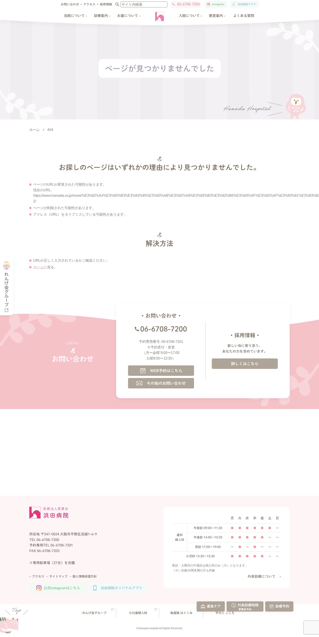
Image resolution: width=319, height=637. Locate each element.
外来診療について (261, 576)
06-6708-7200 (188, 4)
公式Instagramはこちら (62, 588)
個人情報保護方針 (84, 576)
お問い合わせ (70, 4)
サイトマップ (58, 576)
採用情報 (106, 4)
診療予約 (282, 606)
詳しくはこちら (244, 364)
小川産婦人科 (138, 612)
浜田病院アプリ (247, 4)
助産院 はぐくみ (181, 612)
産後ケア (214, 606)
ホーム (38, 267)
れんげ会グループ (94, 612)
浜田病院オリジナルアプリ (121, 588)
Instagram (218, 4)
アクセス (89, 4)
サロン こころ (224, 612)
